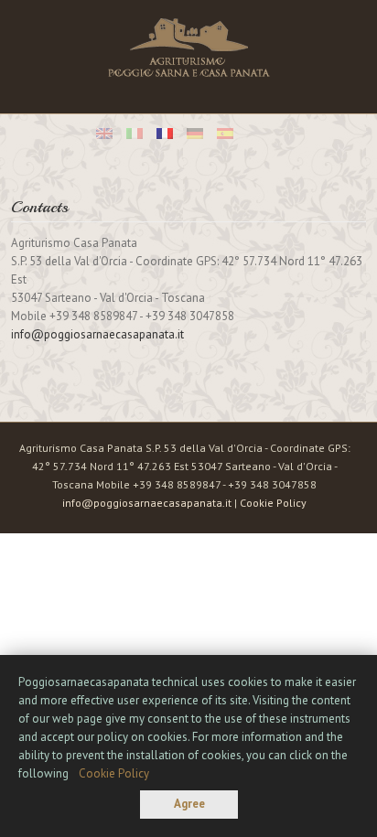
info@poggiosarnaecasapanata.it (97, 334)
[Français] (164, 133)
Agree (189, 803)
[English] (104, 133)
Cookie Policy (273, 503)
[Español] (225, 133)
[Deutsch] (195, 133)
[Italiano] (134, 133)
